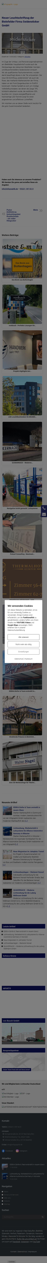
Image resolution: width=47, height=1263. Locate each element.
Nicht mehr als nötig (23, 644)
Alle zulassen (23, 637)
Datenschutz (19, 659)
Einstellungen (23, 652)
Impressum (29, 659)
